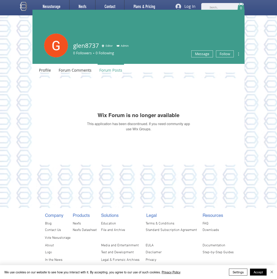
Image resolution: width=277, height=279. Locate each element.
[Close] (271, 272)
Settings (238, 272)
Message (202, 54)
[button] (82, 6)
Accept (258, 272)
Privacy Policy (171, 272)
